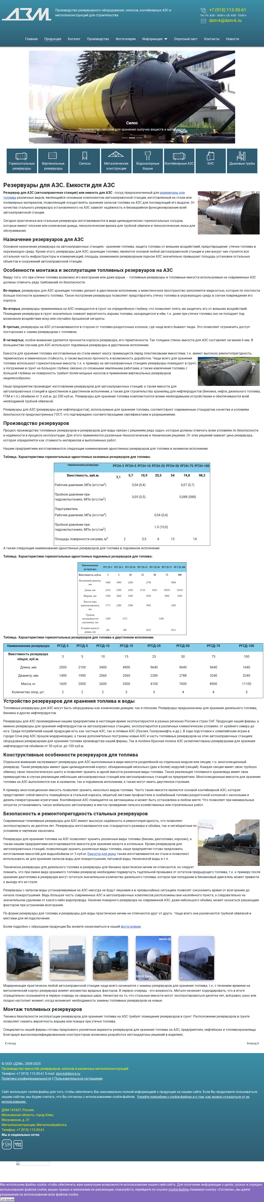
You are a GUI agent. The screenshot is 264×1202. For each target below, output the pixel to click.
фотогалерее (131, 927)
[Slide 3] (139, 138)
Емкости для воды (101, 854)
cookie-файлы (178, 1189)
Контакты (211, 39)
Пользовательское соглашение (78, 1079)
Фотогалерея (126, 39)
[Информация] (165, 39)
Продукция (52, 39)
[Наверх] (257, 1194)
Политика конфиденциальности (26, 1079)
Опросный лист (186, 39)
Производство (98, 39)
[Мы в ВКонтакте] (18, 1143)
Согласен (7, 1199)
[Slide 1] (124, 138)
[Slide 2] (132, 138)
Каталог (74, 39)
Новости (232, 39)
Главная (31, 39)
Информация (152, 39)
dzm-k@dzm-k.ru (68, 1074)
